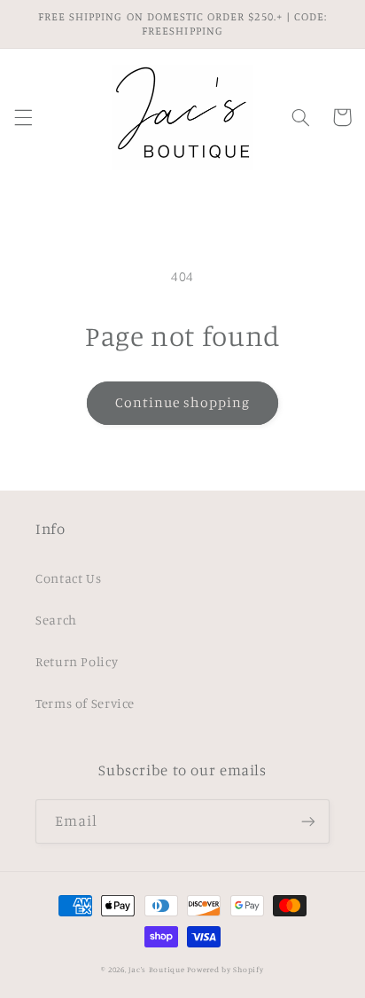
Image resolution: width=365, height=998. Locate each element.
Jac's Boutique (157, 969)
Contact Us (68, 577)
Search (56, 619)
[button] (23, 117)
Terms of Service (85, 703)
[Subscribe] (308, 821)
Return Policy (76, 661)
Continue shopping (183, 402)
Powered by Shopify (225, 969)
